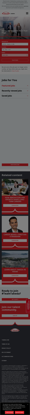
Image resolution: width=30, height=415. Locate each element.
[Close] (27, 404)
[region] (15, 408)
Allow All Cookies (19, 412)
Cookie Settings (9, 412)
